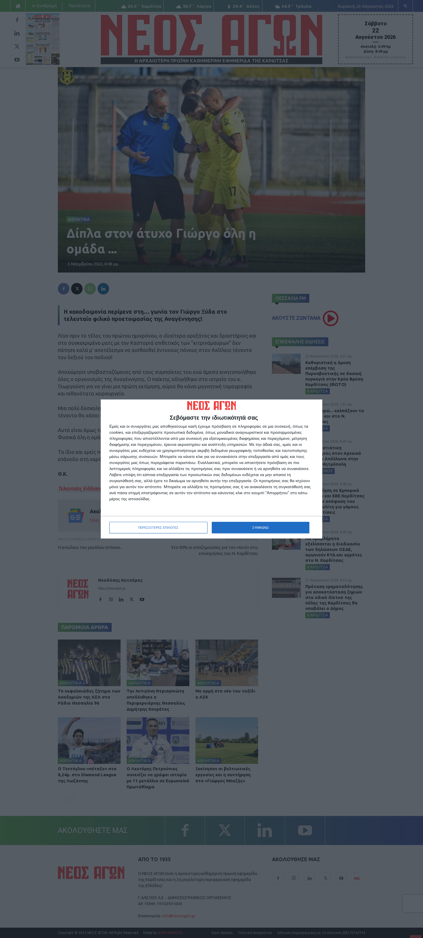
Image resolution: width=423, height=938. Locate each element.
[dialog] (211, 469)
